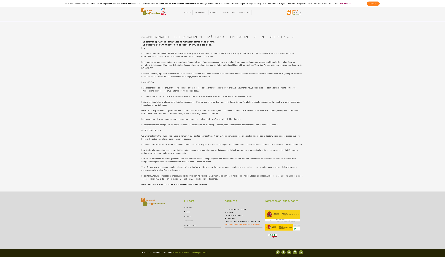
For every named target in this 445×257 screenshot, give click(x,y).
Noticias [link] (187, 212)
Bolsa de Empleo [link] (190, 225)
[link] (294, 14)
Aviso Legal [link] (196, 253)
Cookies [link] (205, 253)
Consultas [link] (187, 216)
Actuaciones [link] (188, 221)
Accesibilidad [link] (255, 224)
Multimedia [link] (188, 207)
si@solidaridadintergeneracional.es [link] (237, 224)
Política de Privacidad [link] (181, 253)
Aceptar (373, 3)
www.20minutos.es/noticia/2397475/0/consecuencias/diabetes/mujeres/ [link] (174, 184)
